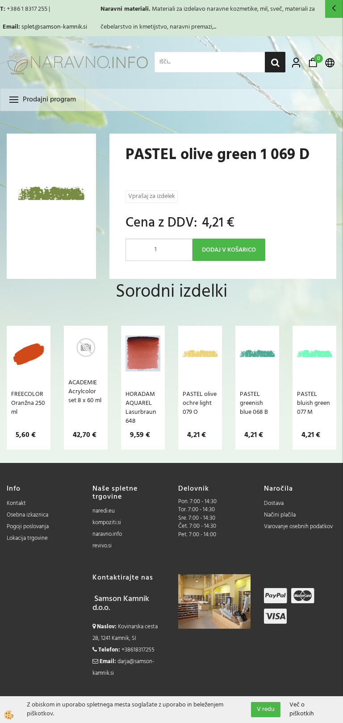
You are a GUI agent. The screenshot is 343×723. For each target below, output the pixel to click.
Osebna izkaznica (27, 515)
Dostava (274, 503)
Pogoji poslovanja (28, 526)
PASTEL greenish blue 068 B (254, 403)
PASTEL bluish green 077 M (313, 403)
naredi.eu (103, 511)
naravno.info (107, 534)
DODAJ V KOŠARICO (229, 250)
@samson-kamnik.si (60, 27)
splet (27, 27)
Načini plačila (280, 515)
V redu (266, 709)
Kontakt (16, 503)
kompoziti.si (106, 522)
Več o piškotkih (301, 710)
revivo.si (102, 546)
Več (28, 372)
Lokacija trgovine (27, 538)
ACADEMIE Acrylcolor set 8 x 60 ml (84, 391)
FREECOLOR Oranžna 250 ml (28, 403)
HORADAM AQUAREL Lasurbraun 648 (140, 407)
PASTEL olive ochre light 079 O (200, 403)
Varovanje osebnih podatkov (298, 526)
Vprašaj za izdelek (151, 196)
